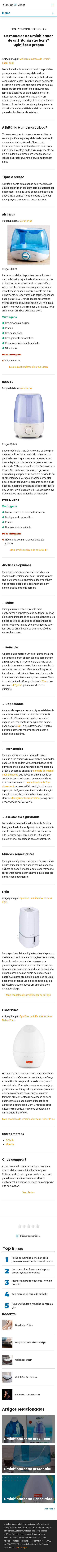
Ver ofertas (26, 220)
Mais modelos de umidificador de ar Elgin (28, 995)
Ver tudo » (50, 1508)
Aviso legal (21, 1547)
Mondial (10, 1144)
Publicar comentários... (30, 1236)
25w (44, 681)
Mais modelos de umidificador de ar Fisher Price (28, 1119)
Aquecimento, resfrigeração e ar (32, 29)
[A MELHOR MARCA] (14, 5)
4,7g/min (17, 685)
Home (13, 29)
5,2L (19, 725)
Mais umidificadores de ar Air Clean (28, 366)
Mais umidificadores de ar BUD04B (28, 549)
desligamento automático (25, 798)
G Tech (10, 1140)
